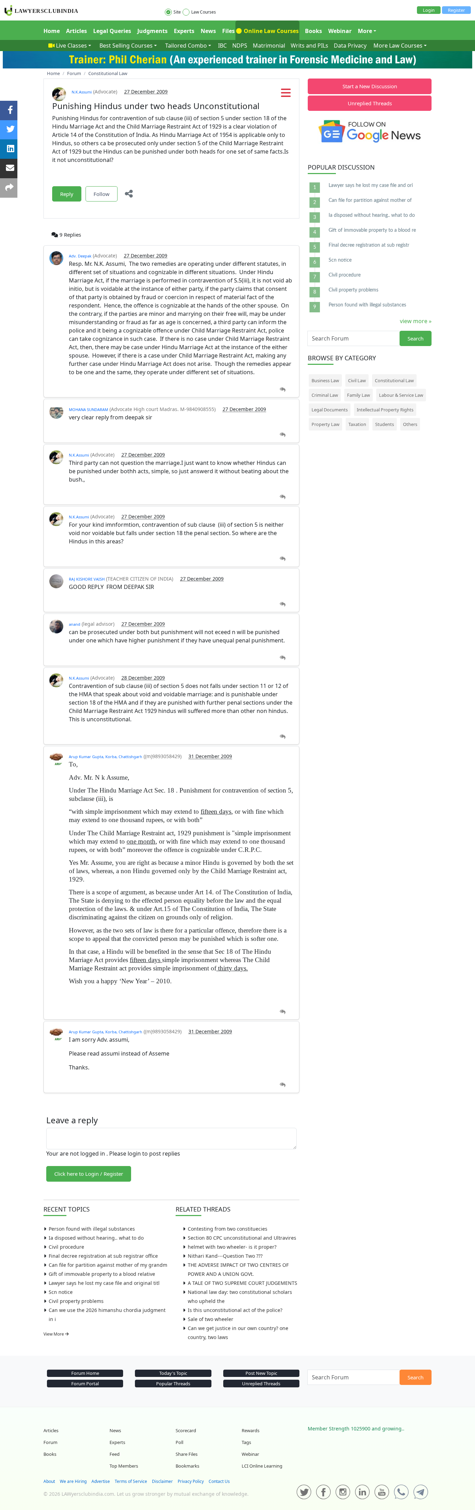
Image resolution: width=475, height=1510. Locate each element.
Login (429, 10)
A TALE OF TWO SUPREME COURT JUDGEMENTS (242, 1283)
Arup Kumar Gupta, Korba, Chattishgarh (105, 756)
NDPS (239, 45)
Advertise (100, 1481)
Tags (246, 1442)
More (365, 31)
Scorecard (186, 1430)
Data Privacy (350, 45)
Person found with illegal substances (92, 1228)
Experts (184, 31)
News (208, 31)
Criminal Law (325, 395)
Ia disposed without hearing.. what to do (96, 1237)
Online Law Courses (270, 31)
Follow (102, 193)
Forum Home (85, 1373)
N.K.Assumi (82, 92)
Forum (50, 1442)
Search (416, 338)
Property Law (325, 424)
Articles (76, 31)
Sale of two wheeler (210, 1319)
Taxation (357, 424)
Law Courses (203, 12)
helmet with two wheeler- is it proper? (232, 1247)
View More (54, 1334)
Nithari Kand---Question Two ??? (225, 1256)
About (49, 1481)
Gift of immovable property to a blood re (372, 230)
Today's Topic (173, 1373)
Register (456, 10)
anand (74, 624)
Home (51, 31)
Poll (179, 1442)
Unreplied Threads (370, 103)
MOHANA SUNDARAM (88, 409)
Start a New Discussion (370, 86)
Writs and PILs (309, 45)
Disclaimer (162, 1481)
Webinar (340, 31)
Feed (115, 1454)
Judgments (152, 31)
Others (410, 424)
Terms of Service (131, 1481)
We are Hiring (73, 1481)
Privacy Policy (191, 1481)
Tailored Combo (186, 45)
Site (177, 12)
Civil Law (357, 380)
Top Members (124, 1466)
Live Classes (71, 45)
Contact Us (219, 1481)
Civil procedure (66, 1247)
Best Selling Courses (126, 45)
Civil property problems (76, 1301)
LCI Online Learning (262, 1466)
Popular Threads (173, 1383)
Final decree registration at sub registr (369, 245)
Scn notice (61, 1292)
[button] (286, 95)
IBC (222, 45)
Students (384, 424)
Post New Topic (261, 1373)
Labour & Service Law (401, 395)
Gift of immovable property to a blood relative (102, 1274)
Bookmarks (187, 1466)
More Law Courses (397, 45)
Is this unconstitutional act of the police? (235, 1310)
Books (313, 31)
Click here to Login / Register (88, 1173)
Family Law (358, 395)
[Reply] (282, 389)
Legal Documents (330, 410)
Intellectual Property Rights (385, 410)
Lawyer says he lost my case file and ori (371, 185)
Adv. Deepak (80, 255)
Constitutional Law (394, 380)
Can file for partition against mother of (370, 200)
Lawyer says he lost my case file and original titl (104, 1283)
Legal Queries (112, 31)
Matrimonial (269, 45)
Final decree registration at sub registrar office (103, 1256)
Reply (66, 193)
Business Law (325, 380)
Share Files (187, 1454)
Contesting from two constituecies (227, 1228)
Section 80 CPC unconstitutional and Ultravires (242, 1237)
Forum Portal (85, 1383)
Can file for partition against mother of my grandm (108, 1265)
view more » (416, 321)
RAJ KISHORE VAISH (87, 579)
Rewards (250, 1430)
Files (228, 31)
